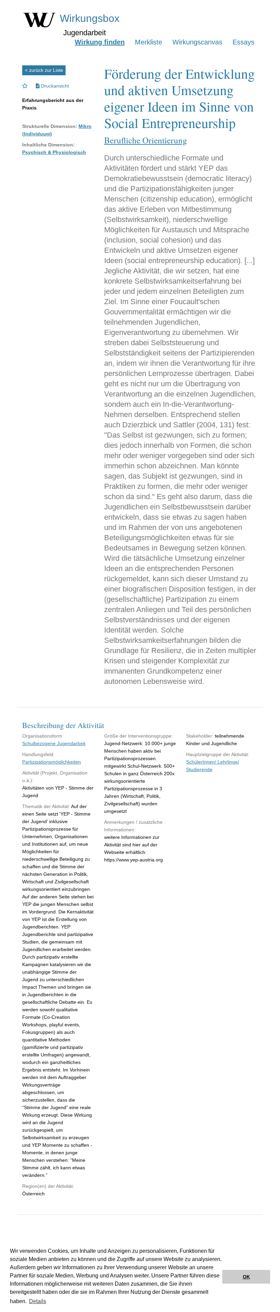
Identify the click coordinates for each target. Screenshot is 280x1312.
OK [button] (246, 1276)
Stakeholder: (199, 736)
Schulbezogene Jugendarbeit (53, 743)
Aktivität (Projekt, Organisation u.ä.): (54, 776)
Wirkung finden (100, 42)
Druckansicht (54, 86)
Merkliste (148, 42)
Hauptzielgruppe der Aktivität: (217, 754)
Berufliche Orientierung (145, 140)
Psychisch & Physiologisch (54, 152)
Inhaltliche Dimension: (48, 144)
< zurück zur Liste (44, 70)
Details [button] (37, 1301)
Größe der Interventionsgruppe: (138, 736)
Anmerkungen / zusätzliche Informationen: (133, 825)
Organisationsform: (43, 736)
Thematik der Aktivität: (46, 806)
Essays (243, 42)
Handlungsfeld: (38, 754)
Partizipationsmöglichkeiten (51, 762)
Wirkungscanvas (197, 42)
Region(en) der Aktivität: (48, 1186)
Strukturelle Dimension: (49, 126)
